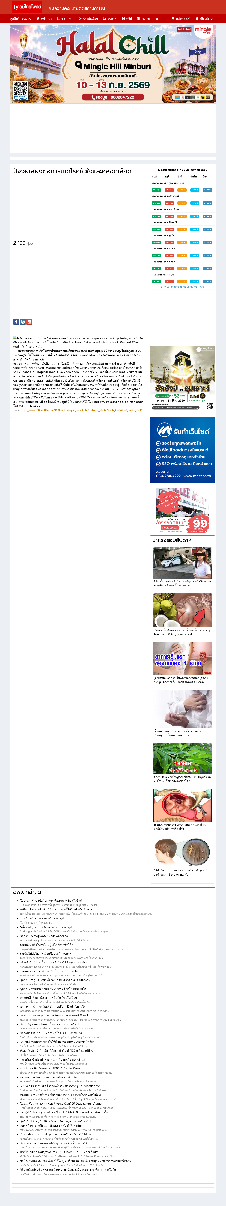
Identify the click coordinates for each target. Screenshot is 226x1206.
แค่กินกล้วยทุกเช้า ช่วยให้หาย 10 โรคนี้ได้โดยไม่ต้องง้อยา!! (56, 909)
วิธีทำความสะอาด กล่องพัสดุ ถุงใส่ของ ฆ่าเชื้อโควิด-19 (53, 1143)
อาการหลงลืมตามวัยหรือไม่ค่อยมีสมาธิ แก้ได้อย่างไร (52, 1006)
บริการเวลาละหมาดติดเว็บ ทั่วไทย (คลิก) (182, 286)
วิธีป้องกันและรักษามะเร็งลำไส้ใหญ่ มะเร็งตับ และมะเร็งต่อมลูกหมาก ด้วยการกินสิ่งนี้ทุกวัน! (76, 1161)
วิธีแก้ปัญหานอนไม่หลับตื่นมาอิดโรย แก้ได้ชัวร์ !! (49, 1024)
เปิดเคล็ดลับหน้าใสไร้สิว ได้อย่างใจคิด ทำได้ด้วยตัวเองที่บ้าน (56, 1050)
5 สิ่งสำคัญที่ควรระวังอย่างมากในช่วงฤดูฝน (46, 927)
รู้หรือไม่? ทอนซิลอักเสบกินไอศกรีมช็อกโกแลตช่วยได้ (53, 989)
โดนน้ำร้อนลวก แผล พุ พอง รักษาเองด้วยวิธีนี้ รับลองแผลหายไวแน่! (61, 1103)
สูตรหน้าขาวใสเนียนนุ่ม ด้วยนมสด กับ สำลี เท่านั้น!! (51, 1125)
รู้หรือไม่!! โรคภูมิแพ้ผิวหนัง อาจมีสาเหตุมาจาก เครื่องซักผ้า (56, 1121)
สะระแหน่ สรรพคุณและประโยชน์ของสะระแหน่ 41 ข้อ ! (54, 1015)
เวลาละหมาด (149, 18)
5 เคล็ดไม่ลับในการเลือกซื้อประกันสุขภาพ (46, 953)
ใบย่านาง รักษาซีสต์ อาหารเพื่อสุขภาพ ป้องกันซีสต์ (51, 900)
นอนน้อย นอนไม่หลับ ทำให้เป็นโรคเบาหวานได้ (49, 971)
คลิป (128, 18)
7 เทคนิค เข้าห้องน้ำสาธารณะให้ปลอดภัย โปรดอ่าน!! (52, 1059)
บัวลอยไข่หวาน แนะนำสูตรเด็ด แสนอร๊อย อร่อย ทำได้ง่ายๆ (55, 1134)
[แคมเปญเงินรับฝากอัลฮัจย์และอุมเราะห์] (182, 378)
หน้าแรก (46, 18)
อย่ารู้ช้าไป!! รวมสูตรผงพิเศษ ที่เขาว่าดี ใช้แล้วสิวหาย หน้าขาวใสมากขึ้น (64, 1112)
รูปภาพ (111, 18)
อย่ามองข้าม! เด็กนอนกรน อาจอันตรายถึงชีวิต (48, 1077)
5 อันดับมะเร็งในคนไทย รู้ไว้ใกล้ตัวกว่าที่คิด (46, 944)
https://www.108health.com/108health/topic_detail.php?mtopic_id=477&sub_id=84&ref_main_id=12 (81, 410)
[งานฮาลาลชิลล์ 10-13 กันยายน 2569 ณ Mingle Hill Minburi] (113, 64)
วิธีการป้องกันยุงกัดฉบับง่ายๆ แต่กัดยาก (44, 936)
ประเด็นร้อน (90, 18)
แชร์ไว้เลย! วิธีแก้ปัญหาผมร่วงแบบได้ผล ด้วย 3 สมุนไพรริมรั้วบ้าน (59, 1152)
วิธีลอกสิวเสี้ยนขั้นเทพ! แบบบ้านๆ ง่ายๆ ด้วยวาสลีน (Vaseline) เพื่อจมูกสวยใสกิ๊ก (68, 1169)
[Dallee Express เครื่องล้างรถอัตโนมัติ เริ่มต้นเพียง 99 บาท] (182, 510)
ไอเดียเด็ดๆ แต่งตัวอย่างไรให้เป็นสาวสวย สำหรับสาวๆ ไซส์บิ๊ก (57, 1042)
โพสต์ (20, 18)
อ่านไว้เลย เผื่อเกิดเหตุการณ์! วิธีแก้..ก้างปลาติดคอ (50, 1068)
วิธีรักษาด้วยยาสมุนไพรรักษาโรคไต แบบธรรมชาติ (51, 1033)
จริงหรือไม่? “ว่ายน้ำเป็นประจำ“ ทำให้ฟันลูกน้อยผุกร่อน (54, 962)
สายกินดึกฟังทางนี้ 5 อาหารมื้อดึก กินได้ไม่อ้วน (48, 997)
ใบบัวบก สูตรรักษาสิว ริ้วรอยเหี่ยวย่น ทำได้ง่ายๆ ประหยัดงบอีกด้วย (60, 1086)
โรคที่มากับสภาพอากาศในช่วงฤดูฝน (43, 918)
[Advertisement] (113, 128)
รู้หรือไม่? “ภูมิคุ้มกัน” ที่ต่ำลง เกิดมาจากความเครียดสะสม (55, 980)
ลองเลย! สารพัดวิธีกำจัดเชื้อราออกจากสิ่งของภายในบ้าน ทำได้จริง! (61, 1095)
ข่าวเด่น (66, 18)
